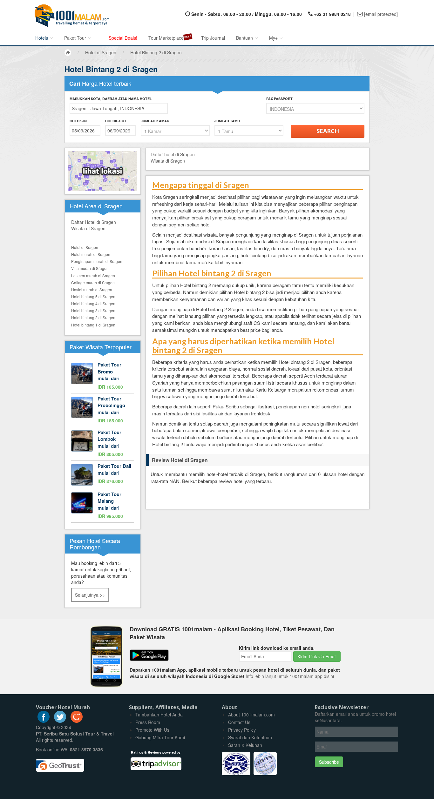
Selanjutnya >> (90, 595)
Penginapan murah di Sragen (96, 261)
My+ (274, 38)
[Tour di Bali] (102, 475)
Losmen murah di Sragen (93, 275)
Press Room (147, 722)
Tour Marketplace (166, 38)
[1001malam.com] (70, 15)
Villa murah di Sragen (90, 268)
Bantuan (245, 38)
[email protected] (381, 14)
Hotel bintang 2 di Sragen (93, 317)
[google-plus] (77, 721)
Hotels (42, 38)
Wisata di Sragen (88, 228)
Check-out (115, 120)
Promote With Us (152, 730)
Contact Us (239, 722)
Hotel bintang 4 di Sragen (93, 303)
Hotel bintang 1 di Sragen (93, 324)
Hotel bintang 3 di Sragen (93, 310)
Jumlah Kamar (155, 120)
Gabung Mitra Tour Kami (160, 737)
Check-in (78, 120)
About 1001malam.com (251, 714)
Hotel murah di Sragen (90, 254)
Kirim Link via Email (316, 656)
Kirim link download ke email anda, (277, 648)
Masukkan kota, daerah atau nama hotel (111, 98)
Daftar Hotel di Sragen (93, 222)
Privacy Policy (242, 730)
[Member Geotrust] (60, 763)
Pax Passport (279, 98)
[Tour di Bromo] (102, 376)
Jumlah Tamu (227, 120)
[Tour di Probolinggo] (102, 410)
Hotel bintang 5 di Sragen (93, 296)
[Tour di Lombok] (102, 443)
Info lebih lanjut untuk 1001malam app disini (290, 676)
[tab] (257, 460)
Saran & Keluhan (245, 745)
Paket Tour (75, 38)
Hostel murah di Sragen (91, 289)
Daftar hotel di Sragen (173, 154)
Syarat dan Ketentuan (250, 737)
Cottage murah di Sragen (93, 282)
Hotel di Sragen (84, 247)
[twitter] (60, 721)
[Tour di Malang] (102, 505)
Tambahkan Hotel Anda (159, 714)
